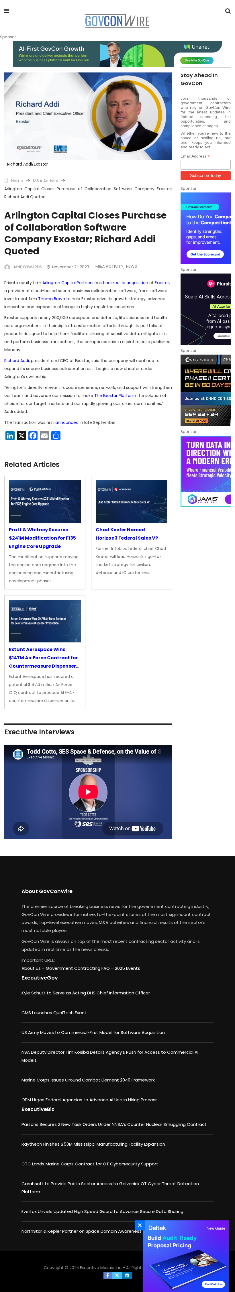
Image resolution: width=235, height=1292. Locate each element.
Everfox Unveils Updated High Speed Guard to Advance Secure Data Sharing (102, 1211)
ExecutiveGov (39, 977)
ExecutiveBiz (37, 1109)
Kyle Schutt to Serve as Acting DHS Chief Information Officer (85, 993)
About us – (33, 968)
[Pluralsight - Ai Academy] (206, 309)
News (131, 266)
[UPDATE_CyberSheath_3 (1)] (206, 390)
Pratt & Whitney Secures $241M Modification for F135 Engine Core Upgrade (42, 538)
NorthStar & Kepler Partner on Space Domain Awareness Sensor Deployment (103, 1231)
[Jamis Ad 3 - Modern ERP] (206, 471)
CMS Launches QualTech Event (54, 1013)
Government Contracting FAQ (78, 968)
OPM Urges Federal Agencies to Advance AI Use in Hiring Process (89, 1100)
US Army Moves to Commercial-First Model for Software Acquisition (93, 1032)
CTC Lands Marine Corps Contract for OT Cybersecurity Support (89, 1164)
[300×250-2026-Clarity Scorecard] (206, 228)
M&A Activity (45, 181)
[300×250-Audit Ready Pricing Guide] (185, 1256)
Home (16, 181)
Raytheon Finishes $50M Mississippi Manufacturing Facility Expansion (93, 1144)
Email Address (195, 156)
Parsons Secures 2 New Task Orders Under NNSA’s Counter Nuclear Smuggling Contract (114, 1124)
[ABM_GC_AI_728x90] (117, 54)
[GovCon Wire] (117, 21)
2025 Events (127, 968)
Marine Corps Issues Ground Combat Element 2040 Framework (88, 1080)
